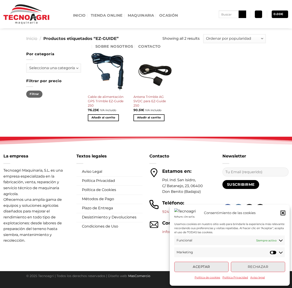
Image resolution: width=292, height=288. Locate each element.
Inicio (31, 38)
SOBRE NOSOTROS (114, 46)
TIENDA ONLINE (107, 15)
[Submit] (242, 14)
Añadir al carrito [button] (103, 117)
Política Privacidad (235, 277)
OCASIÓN (168, 15)
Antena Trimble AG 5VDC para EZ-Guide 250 (149, 101)
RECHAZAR (258, 266)
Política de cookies (207, 277)
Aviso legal (257, 277)
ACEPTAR (201, 266)
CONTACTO (149, 46)
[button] (283, 213)
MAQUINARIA (141, 15)
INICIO (79, 15)
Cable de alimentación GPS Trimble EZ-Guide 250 (105, 101)
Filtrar (34, 94)
